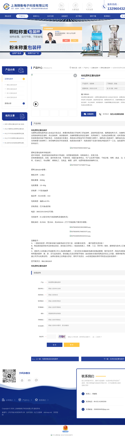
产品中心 (22, 16)
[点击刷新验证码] (62, 336)
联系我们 (107, 16)
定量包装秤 (9, 79)
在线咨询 (90, 114)
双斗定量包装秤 (12, 93)
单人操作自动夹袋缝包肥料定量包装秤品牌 (15, 143)
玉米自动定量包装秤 (117, 359)
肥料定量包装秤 (12, 89)
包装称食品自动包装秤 (50, 359)
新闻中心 (36, 16)
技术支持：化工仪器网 (34, 412)
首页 (80, 68)
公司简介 (9, 400)
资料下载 (93, 16)
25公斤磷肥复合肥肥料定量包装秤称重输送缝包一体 (15, 129)
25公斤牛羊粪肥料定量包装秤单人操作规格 (15, 138)
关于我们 (79, 16)
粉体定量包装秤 (12, 97)
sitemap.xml (48, 412)
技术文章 (50, 16)
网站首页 (8, 16)
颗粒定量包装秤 (12, 85)
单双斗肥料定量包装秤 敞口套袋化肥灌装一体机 (15, 124)
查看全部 (8, 103)
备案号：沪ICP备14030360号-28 (13, 412)
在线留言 (65, 16)
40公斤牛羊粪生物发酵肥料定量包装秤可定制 (15, 133)
